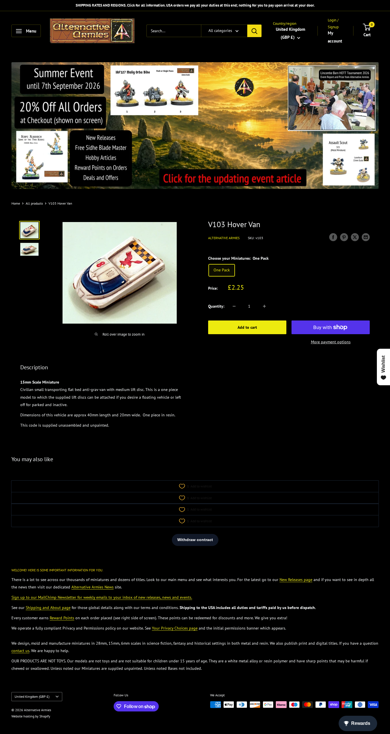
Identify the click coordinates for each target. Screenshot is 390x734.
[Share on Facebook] (333, 237)
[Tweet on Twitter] (355, 237)
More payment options (331, 341)
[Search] (254, 31)
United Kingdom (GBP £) (32, 696)
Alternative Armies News (92, 587)
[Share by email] (366, 237)
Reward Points (62, 617)
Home (15, 203)
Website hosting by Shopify (30, 716)
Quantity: (216, 306)
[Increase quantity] (264, 306)
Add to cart (247, 327)
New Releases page (296, 579)
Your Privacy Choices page (175, 628)
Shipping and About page (48, 607)
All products (34, 203)
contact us (20, 650)
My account (335, 37)
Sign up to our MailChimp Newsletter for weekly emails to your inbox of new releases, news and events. (101, 597)
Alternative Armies (224, 238)
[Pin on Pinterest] (344, 237)
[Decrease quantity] (234, 306)
